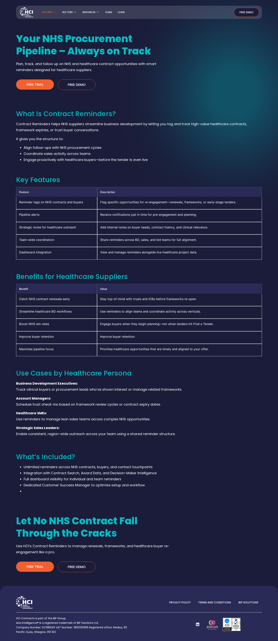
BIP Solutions (248, 602)
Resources (89, 12)
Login (121, 12)
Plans (109, 12)
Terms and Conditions (214, 602)
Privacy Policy (180, 602)
